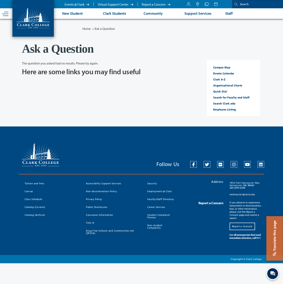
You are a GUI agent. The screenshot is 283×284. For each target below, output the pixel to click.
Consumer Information (99, 214)
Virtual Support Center (113, 4)
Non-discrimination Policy (101, 191)
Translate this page (274, 236)
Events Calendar (223, 73)
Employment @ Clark (159, 191)
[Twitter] (207, 164)
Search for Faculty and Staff (231, 97)
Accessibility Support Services (103, 183)
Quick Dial (220, 91)
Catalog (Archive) (35, 214)
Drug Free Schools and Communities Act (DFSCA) (110, 232)
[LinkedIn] (261, 164)
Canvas (29, 191)
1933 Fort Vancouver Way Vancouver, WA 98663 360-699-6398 (245, 185)
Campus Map (221, 67)
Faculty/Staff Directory (160, 199)
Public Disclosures (97, 207)
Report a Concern (154, 4)
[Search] (235, 4)
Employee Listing (224, 109)
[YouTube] (247, 164)
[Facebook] (193, 164)
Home (86, 29)
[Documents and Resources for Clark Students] (188, 4)
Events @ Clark (75, 4)
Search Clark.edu (224, 103)
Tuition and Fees (34, 183)
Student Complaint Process (158, 216)
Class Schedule (33, 199)
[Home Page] (33, 18)
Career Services (156, 207)
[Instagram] (234, 164)
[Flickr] (220, 164)
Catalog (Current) (35, 207)
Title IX (90, 222)
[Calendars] (215, 4)
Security (152, 183)
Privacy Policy (94, 199)
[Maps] (197, 4)
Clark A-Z (219, 79)
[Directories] (206, 4)
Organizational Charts (227, 85)
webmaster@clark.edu (242, 194)
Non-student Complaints (154, 226)
